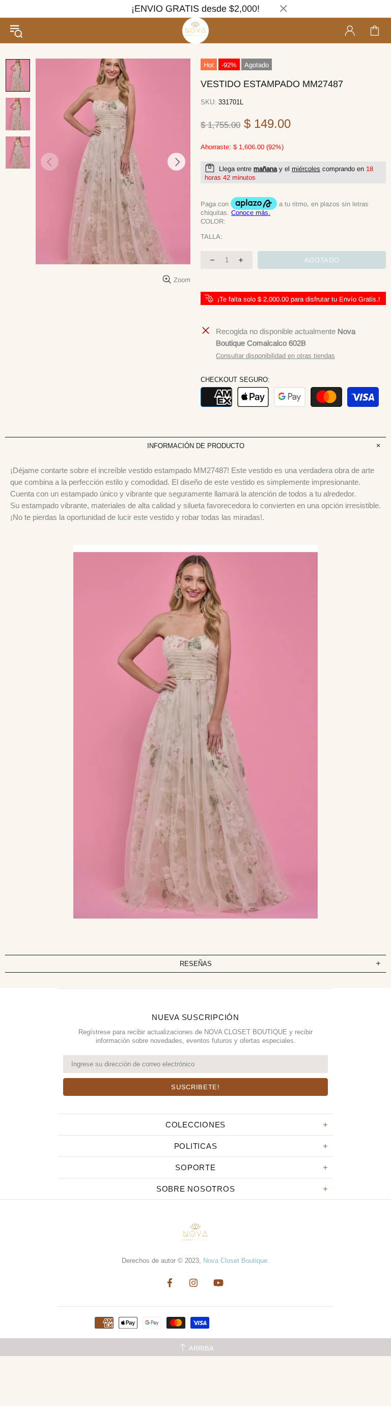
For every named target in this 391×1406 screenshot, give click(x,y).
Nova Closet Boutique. (236, 1260)
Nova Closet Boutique (195, 30)
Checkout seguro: (235, 379)
